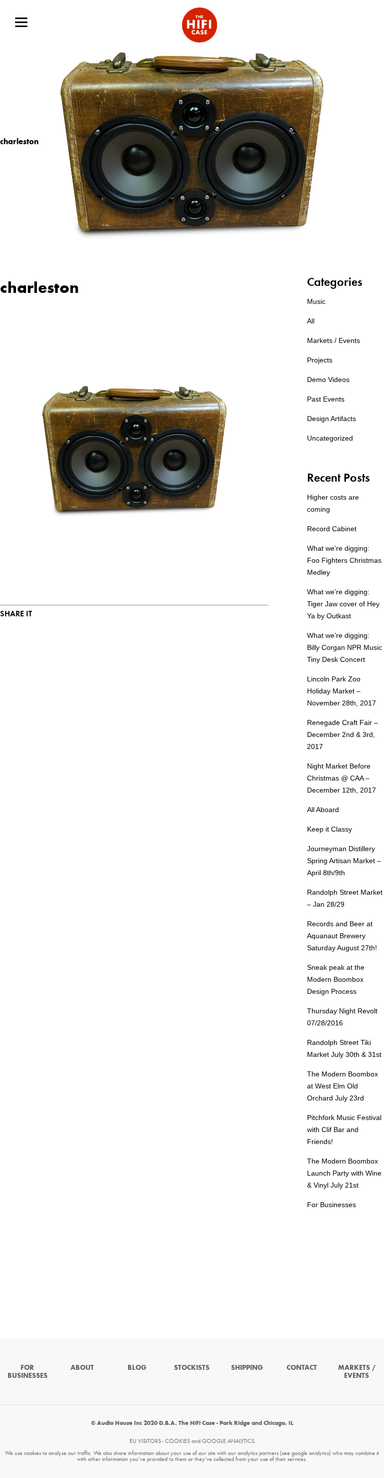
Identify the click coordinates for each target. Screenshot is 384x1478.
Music (316, 301)
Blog (137, 1367)
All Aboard (323, 810)
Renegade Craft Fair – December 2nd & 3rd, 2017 (342, 734)
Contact (301, 1367)
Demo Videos (328, 380)
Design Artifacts (331, 419)
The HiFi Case (199, 25)
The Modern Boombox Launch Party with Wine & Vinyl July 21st (344, 1173)
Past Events (325, 399)
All (310, 321)
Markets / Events (333, 340)
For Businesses (331, 1205)
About (82, 1367)
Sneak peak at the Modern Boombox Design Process (335, 979)
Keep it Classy (329, 829)
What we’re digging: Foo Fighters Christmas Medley (344, 560)
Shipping (247, 1367)
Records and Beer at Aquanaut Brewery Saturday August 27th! (342, 936)
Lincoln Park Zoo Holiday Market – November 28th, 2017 (341, 691)
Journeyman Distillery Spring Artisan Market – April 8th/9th (344, 861)
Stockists (192, 1367)
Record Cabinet (331, 529)
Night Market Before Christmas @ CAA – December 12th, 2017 (341, 778)
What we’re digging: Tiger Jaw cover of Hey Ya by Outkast (343, 604)
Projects (319, 360)
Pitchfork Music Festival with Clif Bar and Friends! (344, 1130)
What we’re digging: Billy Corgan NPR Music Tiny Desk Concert (344, 647)
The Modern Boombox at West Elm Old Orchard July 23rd (342, 1086)
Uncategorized (330, 438)
